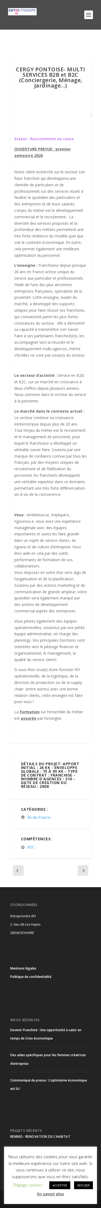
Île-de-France (38, 817)
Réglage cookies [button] (28, 1185)
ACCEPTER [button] (60, 1185)
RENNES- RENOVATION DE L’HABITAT (40, 1136)
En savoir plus (50, 1193)
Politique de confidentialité (30, 976)
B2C (31, 846)
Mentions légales (23, 968)
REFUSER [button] (83, 1185)
